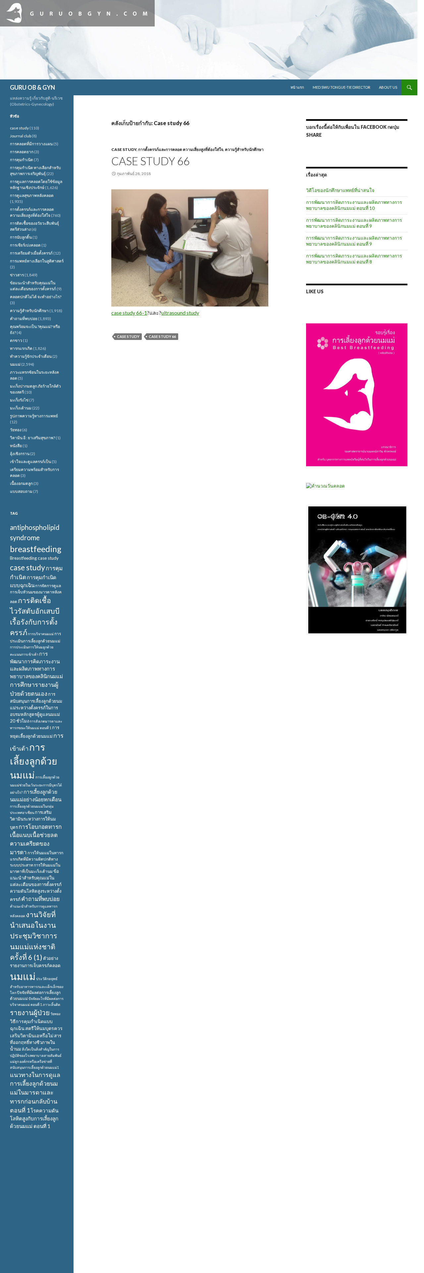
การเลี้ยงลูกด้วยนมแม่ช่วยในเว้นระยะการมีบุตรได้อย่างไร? (36, 784)
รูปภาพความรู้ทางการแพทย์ (34, 415)
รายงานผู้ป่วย (30, 1012)
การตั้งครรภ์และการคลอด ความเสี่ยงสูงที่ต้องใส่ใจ (180, 149)
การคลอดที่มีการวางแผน (31, 143)
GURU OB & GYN (32, 87)
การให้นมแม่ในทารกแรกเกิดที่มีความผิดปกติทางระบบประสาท (36, 859)
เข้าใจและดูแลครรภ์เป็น (30, 461)
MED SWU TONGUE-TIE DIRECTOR (341, 87)
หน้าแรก (297, 87)
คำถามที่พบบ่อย (23, 318)
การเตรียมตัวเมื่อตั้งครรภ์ (31, 253)
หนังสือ (16, 445)
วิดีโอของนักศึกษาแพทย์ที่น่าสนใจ (340, 190)
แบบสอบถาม (21, 491)
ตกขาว (16, 340)
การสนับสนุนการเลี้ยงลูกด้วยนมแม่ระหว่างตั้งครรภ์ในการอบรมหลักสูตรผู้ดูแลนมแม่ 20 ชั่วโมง (36, 707)
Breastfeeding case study (34, 558)
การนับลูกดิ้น (21, 237)
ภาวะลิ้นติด (51, 1004)
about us (388, 87)
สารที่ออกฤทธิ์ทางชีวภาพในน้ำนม (35, 1042)
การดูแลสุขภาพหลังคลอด (32, 195)
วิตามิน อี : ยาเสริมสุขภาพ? (32, 437)
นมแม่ (15, 364)
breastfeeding (35, 549)
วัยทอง (16, 429)
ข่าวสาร (17, 274)
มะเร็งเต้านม (20, 407)
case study (123, 149)
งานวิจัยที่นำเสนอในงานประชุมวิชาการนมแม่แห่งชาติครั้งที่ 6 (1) (33, 936)
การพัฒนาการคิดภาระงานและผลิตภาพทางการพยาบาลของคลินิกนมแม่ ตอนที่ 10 (354, 205)
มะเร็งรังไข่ (19, 400)
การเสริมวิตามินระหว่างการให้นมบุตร (33, 820)
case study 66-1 (129, 312)
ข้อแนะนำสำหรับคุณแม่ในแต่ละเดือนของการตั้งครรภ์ (36, 878)
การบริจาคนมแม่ (41, 634)
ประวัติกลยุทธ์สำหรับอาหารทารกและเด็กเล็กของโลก (36, 985)
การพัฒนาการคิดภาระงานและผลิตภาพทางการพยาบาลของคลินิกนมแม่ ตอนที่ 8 (354, 258)
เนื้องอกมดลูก (21, 483)
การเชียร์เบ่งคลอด (25, 245)
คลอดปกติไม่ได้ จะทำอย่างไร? (35, 296)
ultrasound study (180, 312)
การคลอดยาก (21, 151)
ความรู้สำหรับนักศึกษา (244, 149)
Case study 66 (150, 160)
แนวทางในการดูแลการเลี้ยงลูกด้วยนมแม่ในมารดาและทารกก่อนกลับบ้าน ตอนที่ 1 (35, 1092)
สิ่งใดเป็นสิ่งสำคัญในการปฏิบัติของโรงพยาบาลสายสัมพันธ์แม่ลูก (36, 1055)
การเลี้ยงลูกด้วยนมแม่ (33, 761)
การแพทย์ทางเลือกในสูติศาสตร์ (37, 261)
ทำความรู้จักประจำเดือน (31, 356)
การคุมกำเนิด (21, 159)
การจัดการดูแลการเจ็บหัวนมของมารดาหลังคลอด (36, 593)
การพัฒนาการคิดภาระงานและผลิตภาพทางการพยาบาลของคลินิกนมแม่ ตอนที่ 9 (354, 223)
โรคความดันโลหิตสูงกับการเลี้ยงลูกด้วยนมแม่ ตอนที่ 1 (34, 1118)
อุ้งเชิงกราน (19, 453)
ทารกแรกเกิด (21, 348)
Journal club (20, 135)
